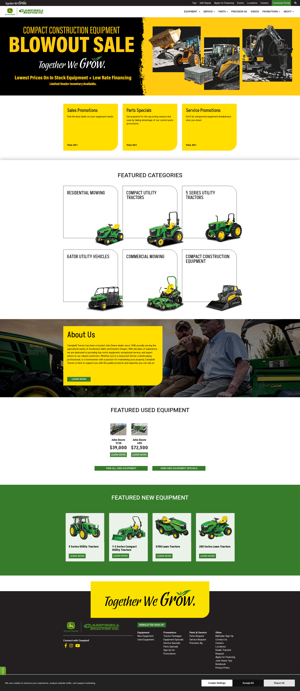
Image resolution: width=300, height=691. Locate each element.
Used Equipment (146, 639)
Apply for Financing (224, 3)
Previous (1, 54)
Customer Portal (281, 3)
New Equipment (145, 636)
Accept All (248, 683)
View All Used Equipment (121, 468)
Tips (194, 3)
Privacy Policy (222, 667)
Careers (264, 3)
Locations (252, 3)
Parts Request (197, 636)
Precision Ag (196, 643)
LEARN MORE (118, 454)
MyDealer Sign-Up (224, 636)
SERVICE (208, 11)
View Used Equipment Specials (178, 468)
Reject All (279, 683)
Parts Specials (170, 646)
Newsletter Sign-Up (151, 624)
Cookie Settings (217, 683)
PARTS (222, 11)
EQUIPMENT (191, 11)
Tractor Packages (172, 636)
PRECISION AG (239, 11)
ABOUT (287, 11)
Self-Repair (205, 3)
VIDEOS (255, 11)
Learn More (79, 379)
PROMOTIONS (270, 11)
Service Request (198, 639)
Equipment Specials (173, 639)
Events (240, 3)
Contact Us (221, 639)
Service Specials (171, 643)
